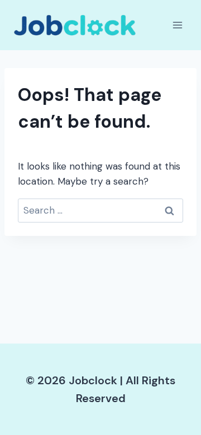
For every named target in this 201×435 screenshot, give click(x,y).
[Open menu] (177, 24)
